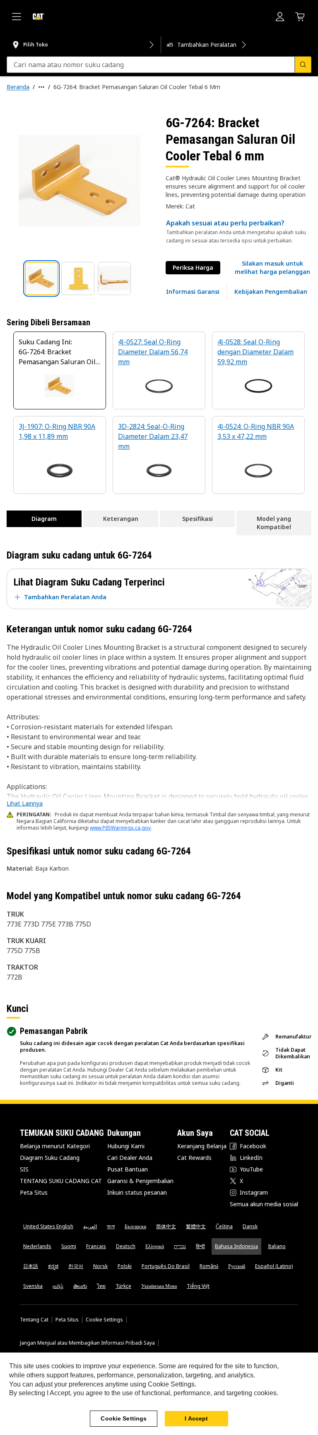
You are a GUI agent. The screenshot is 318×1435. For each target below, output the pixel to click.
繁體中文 (196, 1226)
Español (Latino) (274, 1266)
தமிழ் (58, 1286)
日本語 (30, 1266)
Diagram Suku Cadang (50, 1158)
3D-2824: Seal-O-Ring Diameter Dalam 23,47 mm (153, 436)
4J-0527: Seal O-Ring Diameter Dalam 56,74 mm (153, 351)
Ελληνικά (154, 1246)
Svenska (33, 1286)
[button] (272, 267)
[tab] (41, 278)
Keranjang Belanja (201, 1146)
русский (236, 1266)
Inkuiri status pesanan (137, 1192)
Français (96, 1246)
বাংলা (111, 1226)
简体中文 (166, 1226)
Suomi (68, 1246)
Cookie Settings (104, 1319)
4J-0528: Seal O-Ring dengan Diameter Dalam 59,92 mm (255, 351)
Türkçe (123, 1286)
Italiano (277, 1246)
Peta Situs (34, 1192)
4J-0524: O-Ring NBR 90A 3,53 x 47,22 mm (255, 431)
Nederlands (37, 1246)
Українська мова (159, 1286)
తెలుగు (80, 1286)
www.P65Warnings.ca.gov (120, 827)
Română (209, 1266)
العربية (90, 1226)
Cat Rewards (194, 1158)
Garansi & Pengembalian (140, 1181)
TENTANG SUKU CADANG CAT (61, 1181)
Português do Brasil (166, 1266)
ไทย (101, 1286)
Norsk (100, 1266)
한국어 (75, 1266)
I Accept (196, 1418)
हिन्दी (200, 1246)
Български (135, 1226)
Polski (125, 1266)
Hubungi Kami (126, 1146)
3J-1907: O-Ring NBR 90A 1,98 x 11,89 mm (57, 431)
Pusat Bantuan (127, 1169)
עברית (180, 1246)
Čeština (224, 1226)
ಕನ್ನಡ (53, 1266)
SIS (24, 1169)
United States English (48, 1226)
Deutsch (125, 1246)
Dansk (250, 1226)
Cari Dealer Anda (129, 1158)
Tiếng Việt (198, 1286)
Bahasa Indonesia (236, 1246)
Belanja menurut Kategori (55, 1146)
